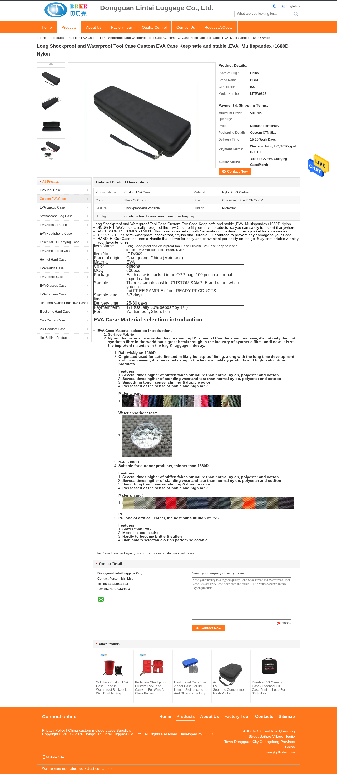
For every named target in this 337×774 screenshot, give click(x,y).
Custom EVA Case (82, 38)
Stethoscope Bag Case (56, 216)
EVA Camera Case (53, 294)
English (291, 6)
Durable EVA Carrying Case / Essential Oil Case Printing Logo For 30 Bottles (268, 688)
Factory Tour (121, 27)
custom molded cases (178, 553)
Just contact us (99, 768)
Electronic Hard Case (55, 312)
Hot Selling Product (53, 338)
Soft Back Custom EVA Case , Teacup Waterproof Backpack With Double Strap (112, 688)
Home (47, 27)
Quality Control (154, 27)
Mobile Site (55, 757)
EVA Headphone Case (56, 233)
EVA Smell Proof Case (55, 251)
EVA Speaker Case (53, 225)
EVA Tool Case (50, 190)
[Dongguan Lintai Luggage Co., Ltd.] (66, 10)
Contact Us (185, 27)
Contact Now (237, 171)
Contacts (264, 716)
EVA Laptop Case (52, 207)
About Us (93, 27)
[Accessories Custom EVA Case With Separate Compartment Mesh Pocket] (230, 670)
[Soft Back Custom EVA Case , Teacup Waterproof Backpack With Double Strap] (113, 666)
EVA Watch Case (52, 268)
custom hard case (148, 553)
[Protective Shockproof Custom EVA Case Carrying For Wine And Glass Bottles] (152, 666)
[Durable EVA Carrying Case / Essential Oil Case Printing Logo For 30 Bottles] (269, 666)
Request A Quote (219, 27)
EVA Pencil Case (52, 277)
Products (69, 27)
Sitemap (287, 716)
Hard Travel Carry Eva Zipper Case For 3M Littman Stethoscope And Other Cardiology (190, 688)
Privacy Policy (53, 730)
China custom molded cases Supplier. (99, 730)
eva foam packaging (119, 553)
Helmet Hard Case (53, 259)
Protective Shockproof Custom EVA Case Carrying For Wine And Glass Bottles (151, 688)
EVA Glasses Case (53, 285)
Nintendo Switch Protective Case (63, 303)
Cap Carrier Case (52, 320)
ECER (208, 734)
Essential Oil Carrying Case (59, 242)
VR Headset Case (53, 329)
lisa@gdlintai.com (280, 752)
